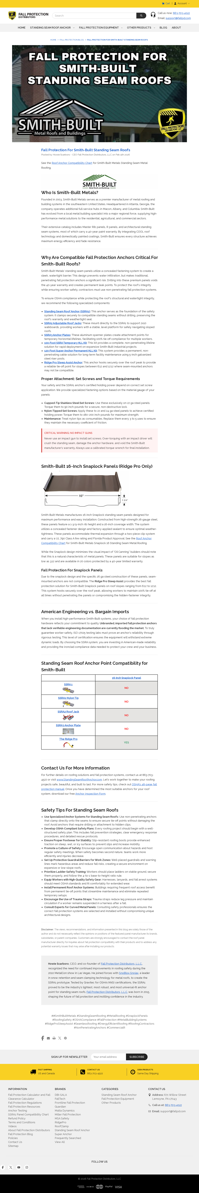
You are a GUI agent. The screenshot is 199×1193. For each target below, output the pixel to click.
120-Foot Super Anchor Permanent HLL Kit (70, 350)
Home (21, 27)
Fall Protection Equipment (99, 27)
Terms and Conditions (21, 1122)
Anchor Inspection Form (90, 793)
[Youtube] (18, 1167)
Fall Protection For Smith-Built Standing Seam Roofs (85, 150)
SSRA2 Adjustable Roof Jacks (62, 323)
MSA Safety (62, 1118)
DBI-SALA (61, 1094)
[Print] (54, 1038)
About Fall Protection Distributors (29, 1130)
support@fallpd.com (178, 18)
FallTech (60, 1098)
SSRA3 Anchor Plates (57, 334)
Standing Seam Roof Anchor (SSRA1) (67, 311)
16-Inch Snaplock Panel (126, 677)
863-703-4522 (181, 13)
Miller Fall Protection (68, 1114)
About (176, 27)
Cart (167, 3)
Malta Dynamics (65, 1110)
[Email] (48, 1038)
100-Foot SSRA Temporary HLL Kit (65, 342)
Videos (12, 1126)
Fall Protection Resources (24, 1106)
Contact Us (15, 1142)
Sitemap (13, 1145)
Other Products (139, 27)
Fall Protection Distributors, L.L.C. (121, 963)
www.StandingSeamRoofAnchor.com (79, 779)
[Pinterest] (65, 1038)
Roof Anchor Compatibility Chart (72, 162)
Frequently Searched (68, 1138)
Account (182, 3)
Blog (163, 27)
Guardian (60, 1106)
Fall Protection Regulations (25, 1102)
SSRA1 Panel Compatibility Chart (28, 1114)
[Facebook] (42, 1038)
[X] (59, 1038)
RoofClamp (62, 1126)
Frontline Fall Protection (70, 1102)
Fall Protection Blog (20, 1134)
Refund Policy (16, 1118)
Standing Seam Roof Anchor (50, 27)
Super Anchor (63, 1134)
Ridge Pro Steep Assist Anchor (63, 362)
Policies (13, 1138)
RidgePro (60, 1122)
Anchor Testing (17, 1110)
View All (60, 1142)
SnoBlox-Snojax (128, 973)
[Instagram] (26, 1167)
